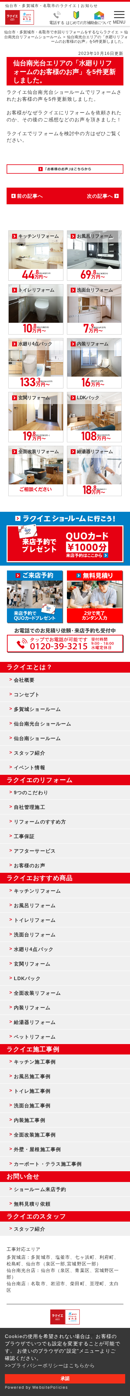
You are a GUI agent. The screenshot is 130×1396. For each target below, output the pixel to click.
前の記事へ (30, 196)
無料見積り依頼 (32, 1204)
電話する (56, 22)
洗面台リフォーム (35, 934)
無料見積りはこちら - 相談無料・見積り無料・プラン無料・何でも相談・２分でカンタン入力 (94, 596)
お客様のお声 (29, 865)
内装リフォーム (32, 1007)
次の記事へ (100, 196)
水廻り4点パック (34, 949)
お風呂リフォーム (35, 905)
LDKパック (27, 978)
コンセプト (27, 694)
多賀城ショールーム (37, 709)
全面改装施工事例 (35, 1135)
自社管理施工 (29, 807)
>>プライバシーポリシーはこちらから (50, 1365)
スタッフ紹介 (29, 753)
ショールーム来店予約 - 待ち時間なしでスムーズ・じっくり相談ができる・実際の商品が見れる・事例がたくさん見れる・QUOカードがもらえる (34, 596)
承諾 (65, 1378)
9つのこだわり (31, 792)
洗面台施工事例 (32, 1105)
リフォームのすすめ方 (40, 821)
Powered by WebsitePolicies (36, 1387)
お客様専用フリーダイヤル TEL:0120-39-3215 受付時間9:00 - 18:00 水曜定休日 (65, 643)
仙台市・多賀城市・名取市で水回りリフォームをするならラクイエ (61, 32)
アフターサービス (35, 851)
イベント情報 (29, 767)
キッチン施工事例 (35, 1062)
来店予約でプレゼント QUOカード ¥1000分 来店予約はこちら (65, 540)
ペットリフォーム (35, 1037)
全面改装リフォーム (37, 993)
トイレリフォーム (35, 920)
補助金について (99, 22)
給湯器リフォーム (35, 1022)
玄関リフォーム (32, 964)
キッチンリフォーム (37, 891)
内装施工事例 (29, 1120)
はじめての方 (76, 22)
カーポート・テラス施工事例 (48, 1164)
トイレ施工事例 (32, 1091)
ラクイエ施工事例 (33, 1049)
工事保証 (24, 836)
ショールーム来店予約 (40, 1189)
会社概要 (24, 680)
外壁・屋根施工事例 (37, 1149)
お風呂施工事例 (32, 1076)
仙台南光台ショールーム (42, 723)
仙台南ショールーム (37, 738)
